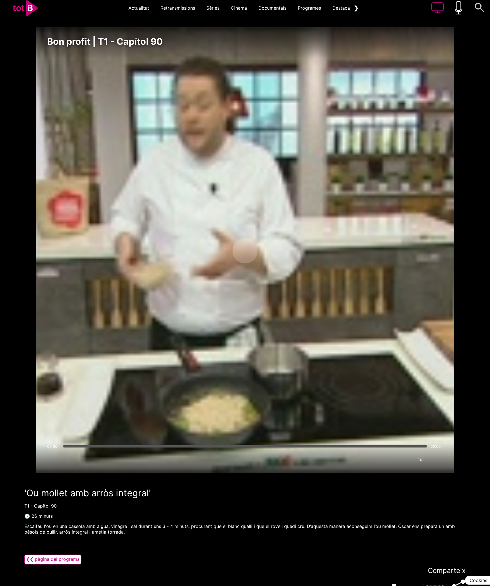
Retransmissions (177, 8)
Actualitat (138, 8)
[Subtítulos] (386, 459)
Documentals (272, 8)
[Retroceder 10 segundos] (215, 251)
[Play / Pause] (245, 250)
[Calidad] (403, 459)
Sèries (212, 8)
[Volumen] (53, 459)
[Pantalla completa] (437, 459)
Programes (309, 8)
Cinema (239, 8)
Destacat (342, 8)
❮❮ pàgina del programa (53, 559)
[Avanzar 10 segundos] (275, 251)
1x (420, 459)
